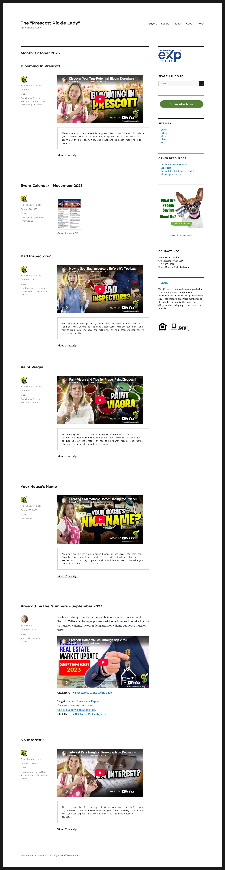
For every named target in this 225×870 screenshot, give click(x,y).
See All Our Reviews (181, 235)
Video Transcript (67, 155)
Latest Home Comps (74, 705)
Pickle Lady (26, 625)
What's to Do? (27, 221)
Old (30, 217)
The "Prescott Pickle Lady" (50, 23)
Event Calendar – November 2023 (52, 185)
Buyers (152, 23)
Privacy (164, 283)
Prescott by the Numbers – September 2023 (61, 606)
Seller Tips (166, 168)
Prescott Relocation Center (174, 164)
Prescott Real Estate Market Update (178, 171)
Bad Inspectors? (36, 256)
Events (24, 217)
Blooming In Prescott (40, 66)
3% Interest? (32, 740)
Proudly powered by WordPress (65, 855)
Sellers (165, 23)
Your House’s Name (39, 487)
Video (23, 94)
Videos (177, 23)
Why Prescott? (35, 104)
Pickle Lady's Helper (31, 85)
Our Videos (26, 98)
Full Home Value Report (85, 701)
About (190, 23)
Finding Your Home (30, 288)
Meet (201, 23)
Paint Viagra (32, 367)
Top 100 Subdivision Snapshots (76, 709)
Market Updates (29, 638)
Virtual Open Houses (171, 174)
